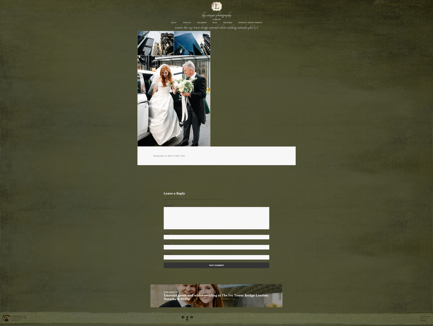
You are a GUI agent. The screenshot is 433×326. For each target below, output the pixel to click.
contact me (15, 320)
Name (167, 233)
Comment (169, 205)
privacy (423, 319)
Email (167, 243)
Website (168, 253)
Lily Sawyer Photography (216, 15)
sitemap (423, 320)
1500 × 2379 (180, 156)
